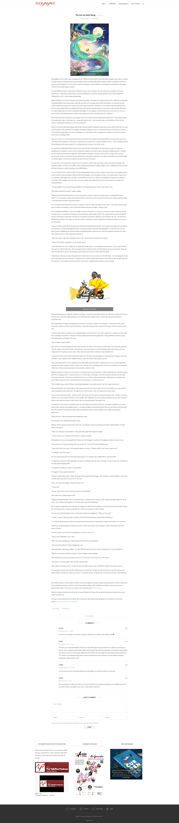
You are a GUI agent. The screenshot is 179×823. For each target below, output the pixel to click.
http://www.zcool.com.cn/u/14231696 (66, 601)
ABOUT (103, 4)
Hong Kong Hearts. (97, 588)
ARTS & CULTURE (135, 4)
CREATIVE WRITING (123, 4)
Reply (126, 628)
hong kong (56, 608)
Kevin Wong (65, 608)
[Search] (143, 4)
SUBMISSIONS (112, 4)
